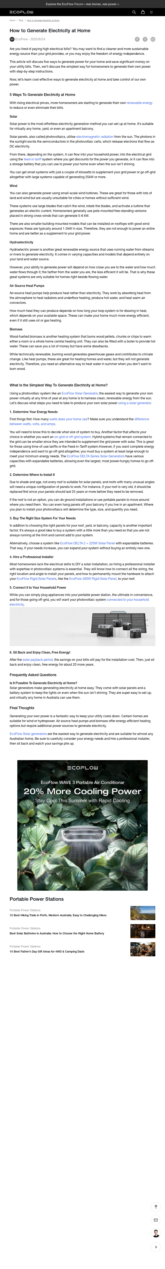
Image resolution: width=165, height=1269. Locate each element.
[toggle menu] (151, 12)
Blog (21, 20)
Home (12, 20)
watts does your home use (68, 419)
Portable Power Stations (25, 910)
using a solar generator (134, 403)
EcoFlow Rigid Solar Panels (36, 579)
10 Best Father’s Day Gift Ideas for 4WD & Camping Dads (47, 951)
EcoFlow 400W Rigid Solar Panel (93, 579)
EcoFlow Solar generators (28, 734)
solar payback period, (38, 660)
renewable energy (140, 103)
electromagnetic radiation (94, 137)
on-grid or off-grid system (72, 437)
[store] (142, 12)
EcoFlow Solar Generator (80, 393)
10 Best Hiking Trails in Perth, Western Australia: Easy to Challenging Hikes (58, 915)
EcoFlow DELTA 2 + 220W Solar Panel (87, 543)
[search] (134, 12)
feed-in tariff (32, 159)
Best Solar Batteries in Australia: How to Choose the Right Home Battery (57, 933)
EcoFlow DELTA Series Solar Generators (96, 456)
